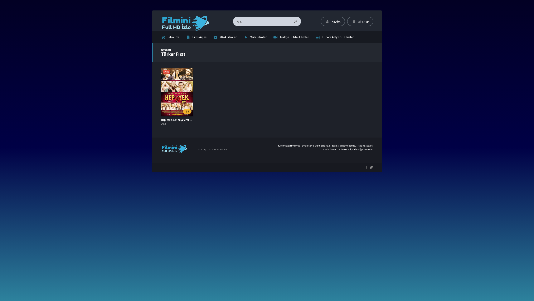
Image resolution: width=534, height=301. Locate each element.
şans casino (367, 149)
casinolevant (329, 149)
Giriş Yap (363, 21)
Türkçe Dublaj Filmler (294, 37)
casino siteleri (365, 145)
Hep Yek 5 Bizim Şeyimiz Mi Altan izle (183, 120)
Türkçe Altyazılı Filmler (338, 37)
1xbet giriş (320, 145)
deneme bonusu (348, 145)
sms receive (308, 145)
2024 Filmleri (228, 37)
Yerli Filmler (258, 37)
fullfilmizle (283, 145)
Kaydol (335, 21)
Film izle (173, 37)
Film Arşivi (199, 37)
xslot (328, 145)
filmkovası (295, 145)
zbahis (335, 145)
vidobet (356, 149)
